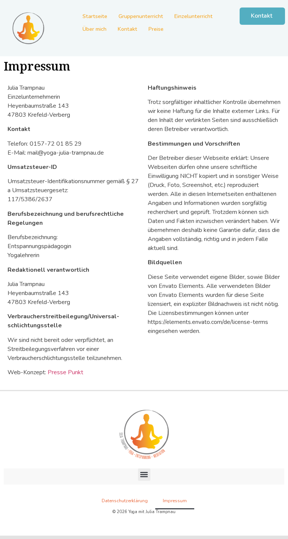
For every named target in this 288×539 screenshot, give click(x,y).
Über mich (94, 29)
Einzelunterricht (193, 16)
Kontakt (127, 29)
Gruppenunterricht (140, 16)
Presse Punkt (65, 372)
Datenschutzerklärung (125, 501)
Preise (156, 29)
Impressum (175, 501)
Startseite (94, 16)
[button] (144, 474)
